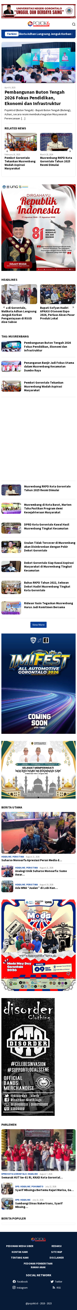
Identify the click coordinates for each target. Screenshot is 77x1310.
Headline (6, 856)
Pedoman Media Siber (19, 1246)
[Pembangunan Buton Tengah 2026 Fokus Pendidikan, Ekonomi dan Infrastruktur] (38, 62)
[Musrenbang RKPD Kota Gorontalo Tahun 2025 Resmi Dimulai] (21, 142)
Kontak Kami (20, 1252)
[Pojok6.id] (38, 24)
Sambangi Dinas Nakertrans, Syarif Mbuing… (39, 1205)
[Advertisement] (38, 439)
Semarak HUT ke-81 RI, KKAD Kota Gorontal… (32, 1177)
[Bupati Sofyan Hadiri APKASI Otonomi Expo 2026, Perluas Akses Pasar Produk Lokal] (19, 294)
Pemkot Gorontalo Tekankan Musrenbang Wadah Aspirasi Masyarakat (43, 386)
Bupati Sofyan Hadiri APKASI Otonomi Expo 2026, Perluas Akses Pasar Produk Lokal (18, 313)
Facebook (22, 1281)
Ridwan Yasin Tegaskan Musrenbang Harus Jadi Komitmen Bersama (48, 605)
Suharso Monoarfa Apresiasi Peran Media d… (31, 860)
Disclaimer (57, 1257)
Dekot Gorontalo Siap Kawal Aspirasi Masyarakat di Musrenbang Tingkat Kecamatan (49, 566)
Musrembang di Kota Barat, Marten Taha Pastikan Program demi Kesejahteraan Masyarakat (55, 165)
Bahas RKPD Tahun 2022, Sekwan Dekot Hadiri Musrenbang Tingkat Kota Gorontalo (47, 586)
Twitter (58, 1281)
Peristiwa (18, 856)
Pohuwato (37, 1186)
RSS (59, 1287)
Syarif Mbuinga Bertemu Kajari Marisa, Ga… (44, 1190)
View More (38, 624)
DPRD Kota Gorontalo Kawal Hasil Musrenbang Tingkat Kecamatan (46, 526)
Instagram (22, 1287)
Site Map (56, 1252)
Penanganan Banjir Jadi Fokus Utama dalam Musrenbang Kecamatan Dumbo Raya (49, 366)
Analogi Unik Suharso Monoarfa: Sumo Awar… (41, 872)
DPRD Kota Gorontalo (14, 1174)
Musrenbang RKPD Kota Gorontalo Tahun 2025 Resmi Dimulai (21, 161)
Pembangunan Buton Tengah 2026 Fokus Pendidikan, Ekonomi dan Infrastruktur (35, 97)
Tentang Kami (20, 1257)
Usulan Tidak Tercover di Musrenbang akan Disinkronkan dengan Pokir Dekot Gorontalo (49, 546)
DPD (17, 1186)
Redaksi (57, 1246)
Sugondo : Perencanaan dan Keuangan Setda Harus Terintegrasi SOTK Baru (57, 313)
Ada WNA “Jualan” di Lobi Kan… (36, 888)
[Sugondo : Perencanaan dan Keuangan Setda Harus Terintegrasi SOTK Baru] (58, 294)
